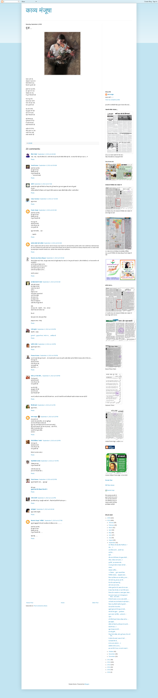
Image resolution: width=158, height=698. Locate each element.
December (112, 656)
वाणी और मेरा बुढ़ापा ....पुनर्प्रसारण (116, 611)
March (111, 527)
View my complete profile (112, 100)
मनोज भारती (34, 498)
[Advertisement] (62, 585)
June (110, 535)
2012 (109, 662)
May (110, 532)
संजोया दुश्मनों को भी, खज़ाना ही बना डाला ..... (119, 587)
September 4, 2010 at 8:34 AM (53, 243)
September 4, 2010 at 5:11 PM (46, 405)
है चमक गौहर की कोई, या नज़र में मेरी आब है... (119, 590)
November (112, 654)
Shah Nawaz (34, 479)
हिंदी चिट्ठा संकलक (109, 485)
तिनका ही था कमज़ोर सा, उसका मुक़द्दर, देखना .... (120, 592)
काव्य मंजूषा (39, 10)
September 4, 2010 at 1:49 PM (47, 344)
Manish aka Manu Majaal (38, 258)
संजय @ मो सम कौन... (36, 376)
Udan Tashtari (35, 199)
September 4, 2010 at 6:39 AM (48, 165)
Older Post (95, 602)
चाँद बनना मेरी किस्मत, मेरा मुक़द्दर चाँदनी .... (118, 557)
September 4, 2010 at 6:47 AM (43, 184)
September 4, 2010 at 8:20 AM (48, 210)
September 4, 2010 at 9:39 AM (55, 258)
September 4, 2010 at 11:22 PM (47, 498)
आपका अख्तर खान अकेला (37, 243)
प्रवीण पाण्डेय (34, 344)
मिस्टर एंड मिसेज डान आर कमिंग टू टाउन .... (119, 577)
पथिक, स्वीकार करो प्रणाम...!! (115, 560)
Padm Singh (34, 210)
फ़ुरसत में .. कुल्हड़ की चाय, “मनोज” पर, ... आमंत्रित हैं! (43, 335)
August (111, 540)
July (110, 537)
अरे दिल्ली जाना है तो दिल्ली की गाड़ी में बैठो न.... (119, 601)
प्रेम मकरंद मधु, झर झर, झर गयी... (116, 580)
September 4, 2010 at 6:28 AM (47, 154)
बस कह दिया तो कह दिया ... (115, 606)
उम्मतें (32, 184)
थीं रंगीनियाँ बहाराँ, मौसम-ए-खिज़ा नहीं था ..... (119, 619)
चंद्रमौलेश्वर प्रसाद (35, 461)
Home (62, 602)
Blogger (87, 684)
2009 (109, 518)
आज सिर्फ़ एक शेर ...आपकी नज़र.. (116, 550)
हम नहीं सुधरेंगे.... (112, 631)
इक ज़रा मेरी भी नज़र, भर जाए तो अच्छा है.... (119, 648)
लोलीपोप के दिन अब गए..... (115, 646)
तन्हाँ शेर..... (111, 552)
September (112, 542)
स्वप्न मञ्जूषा (34, 416)
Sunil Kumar (34, 165)
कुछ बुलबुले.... (112, 621)
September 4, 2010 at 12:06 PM (46, 329)
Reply (32, 159)
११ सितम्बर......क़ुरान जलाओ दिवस (117, 572)
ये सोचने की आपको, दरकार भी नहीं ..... (117, 638)
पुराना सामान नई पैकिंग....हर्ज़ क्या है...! (117, 614)
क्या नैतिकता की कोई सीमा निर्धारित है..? (118, 545)
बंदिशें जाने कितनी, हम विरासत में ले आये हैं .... (119, 624)
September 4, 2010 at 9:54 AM (51, 282)
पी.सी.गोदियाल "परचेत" (36, 440)
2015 (109, 669)
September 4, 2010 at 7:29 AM (49, 199)
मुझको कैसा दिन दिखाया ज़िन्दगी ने (39, 489)
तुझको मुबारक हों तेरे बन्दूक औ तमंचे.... (117, 609)
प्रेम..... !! (111, 547)
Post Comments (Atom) (40, 606)
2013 (109, 664)
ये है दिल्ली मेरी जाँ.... (113, 641)
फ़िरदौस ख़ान (34, 405)
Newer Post (29, 602)
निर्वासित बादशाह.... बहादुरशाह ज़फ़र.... (118, 575)
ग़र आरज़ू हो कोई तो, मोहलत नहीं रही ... (118, 565)
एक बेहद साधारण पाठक (36, 282)
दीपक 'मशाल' (34, 154)
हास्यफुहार (33, 509)
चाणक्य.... (111, 567)
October (111, 651)
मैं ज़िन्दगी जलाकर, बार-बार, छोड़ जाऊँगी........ (119, 599)
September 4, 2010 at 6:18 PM (52, 440)
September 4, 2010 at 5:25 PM (49, 416)
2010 (109, 520)
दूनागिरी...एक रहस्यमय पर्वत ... (116, 562)
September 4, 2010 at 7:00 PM (50, 461)
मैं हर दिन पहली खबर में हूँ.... (115, 582)
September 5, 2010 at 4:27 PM (53, 520)
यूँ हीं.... (110, 555)
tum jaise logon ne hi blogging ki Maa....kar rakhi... (118, 595)
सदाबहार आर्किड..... (113, 570)
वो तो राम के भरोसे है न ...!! (115, 643)
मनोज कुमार (34, 329)
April (110, 530)
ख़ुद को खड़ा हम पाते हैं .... (114, 629)
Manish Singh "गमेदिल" (37, 520)
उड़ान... (110, 616)
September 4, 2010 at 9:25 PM (48, 479)
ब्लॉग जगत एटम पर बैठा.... (114, 585)
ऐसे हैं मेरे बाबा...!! (112, 627)
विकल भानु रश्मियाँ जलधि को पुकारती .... (118, 604)
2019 (109, 672)
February (111, 525)
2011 (109, 659)
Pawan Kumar (35, 355)
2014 (109, 667)
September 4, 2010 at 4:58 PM (49, 355)
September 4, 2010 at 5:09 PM (51, 376)
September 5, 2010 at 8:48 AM (45, 509)
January (111, 522)
